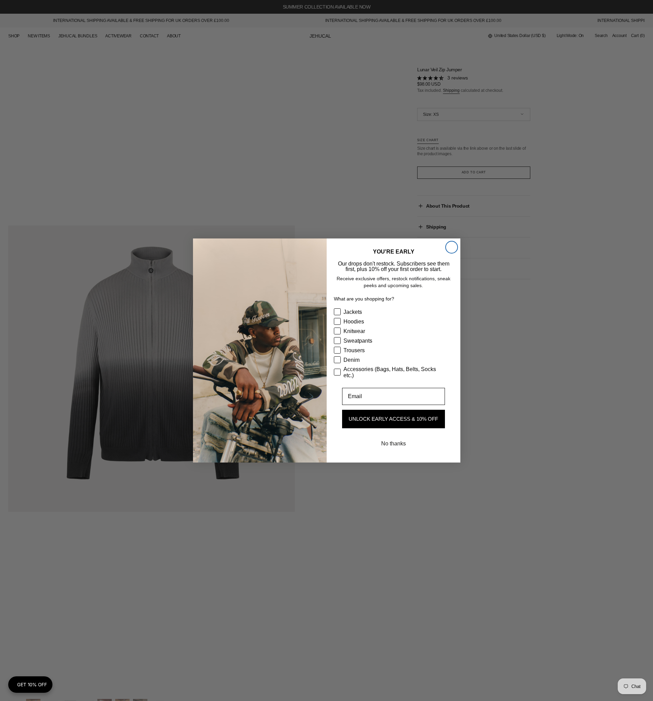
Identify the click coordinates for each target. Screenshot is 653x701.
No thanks (393, 443)
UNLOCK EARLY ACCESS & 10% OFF (393, 419)
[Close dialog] (452, 247)
